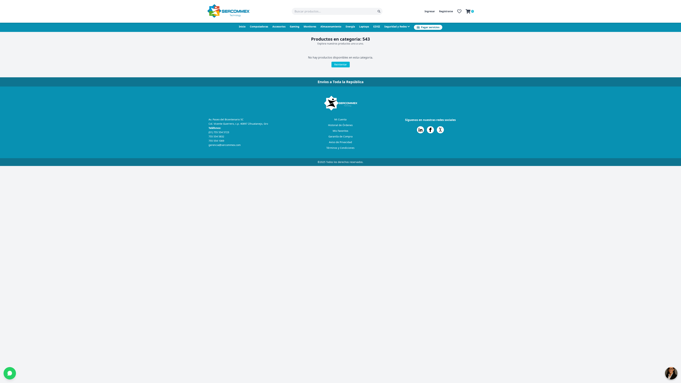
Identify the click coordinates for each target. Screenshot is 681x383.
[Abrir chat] (671, 373)
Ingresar (430, 11)
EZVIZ (376, 26)
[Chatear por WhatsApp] (10, 373)
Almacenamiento (330, 26)
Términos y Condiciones (340, 147)
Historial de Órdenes (340, 125)
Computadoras (259, 26)
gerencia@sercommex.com (225, 145)
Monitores (310, 26)
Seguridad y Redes (395, 26)
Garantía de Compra (340, 136)
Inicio (242, 26)
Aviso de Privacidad (340, 142)
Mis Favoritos (340, 130)
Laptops (364, 26)
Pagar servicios (430, 27)
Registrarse (446, 11)
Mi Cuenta (340, 119)
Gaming (294, 26)
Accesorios (279, 26)
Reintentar (340, 64)
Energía (350, 26)
